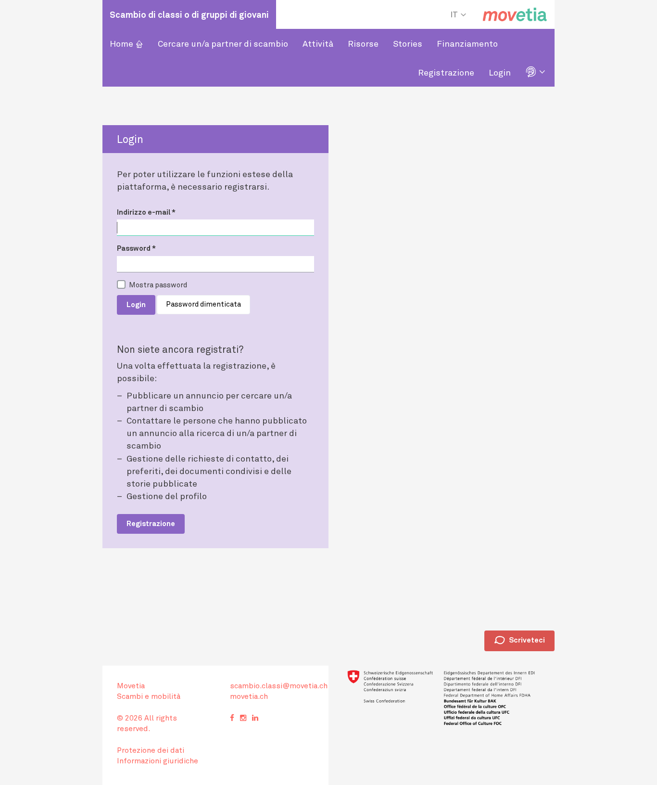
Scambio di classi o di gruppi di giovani (189, 14)
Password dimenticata (203, 303)
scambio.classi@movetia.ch (279, 685)
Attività (318, 43)
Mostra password (158, 284)
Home (126, 43)
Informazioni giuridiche (157, 760)
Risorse (363, 43)
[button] (536, 72)
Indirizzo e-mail (146, 211)
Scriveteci (519, 640)
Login (500, 72)
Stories (407, 43)
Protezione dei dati (150, 750)
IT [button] (455, 14)
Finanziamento (467, 43)
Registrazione (446, 72)
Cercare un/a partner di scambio (223, 43)
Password (136, 248)
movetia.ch (249, 696)
